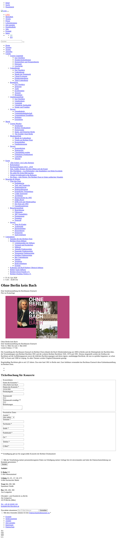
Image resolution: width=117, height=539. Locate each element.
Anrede (6, 415)
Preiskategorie (8, 391)
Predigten (18, 117)
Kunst (7, 161)
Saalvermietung (20, 235)
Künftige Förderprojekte (23, 255)
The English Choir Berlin (24, 134)
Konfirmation (19, 91)
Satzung (17, 259)
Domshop (18, 218)
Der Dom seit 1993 (21, 204)
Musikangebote (15, 136)
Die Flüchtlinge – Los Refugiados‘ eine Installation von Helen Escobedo (36, 171)
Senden (4, 464)
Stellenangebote (11, 519)
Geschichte (19, 66)
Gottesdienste (15, 68)
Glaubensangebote (16, 97)
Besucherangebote (16, 208)
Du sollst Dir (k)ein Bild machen (22, 173)
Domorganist (19, 130)
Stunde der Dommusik (23, 74)
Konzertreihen (20, 142)
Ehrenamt (18, 64)
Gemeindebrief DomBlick (24, 115)
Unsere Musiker (16, 124)
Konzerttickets (20, 148)
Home (7, 45)
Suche (7, 5)
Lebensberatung (11, 23)
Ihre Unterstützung (21, 257)
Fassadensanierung (21, 206)
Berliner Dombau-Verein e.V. (20, 274)
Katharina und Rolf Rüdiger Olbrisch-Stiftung (26, 268)
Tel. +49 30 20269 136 (9, 504)
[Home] (4, 11)
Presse (7, 21)
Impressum (9, 525)
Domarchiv (19, 233)
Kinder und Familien (22, 107)
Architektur (19, 196)
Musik (7, 122)
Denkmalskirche (20, 187)
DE (11, 35)
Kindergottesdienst (21, 78)
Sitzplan (17, 159)
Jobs (7, 29)
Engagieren (19, 119)
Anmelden (43, 510)
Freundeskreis (20, 111)
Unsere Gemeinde (16, 56)
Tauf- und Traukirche (22, 185)
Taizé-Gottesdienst (21, 80)
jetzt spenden (10, 25)
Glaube (8, 54)
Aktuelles (8, 52)
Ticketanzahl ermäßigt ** (12, 400)
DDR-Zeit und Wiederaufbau (25, 202)
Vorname (7, 419)
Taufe (17, 89)
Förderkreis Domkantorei (24, 154)
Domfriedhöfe (10, 27)
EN (11, 37)
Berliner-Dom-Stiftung (18, 241)
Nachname (7, 424)
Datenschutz (9, 527)
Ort (5, 437)
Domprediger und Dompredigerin (27, 62)
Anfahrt (8, 521)
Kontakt (8, 31)
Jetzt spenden (10, 523)
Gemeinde (18, 103)
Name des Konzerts (10, 383)
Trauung (18, 93)
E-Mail (6, 446)
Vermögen (18, 261)
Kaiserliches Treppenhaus (24, 191)
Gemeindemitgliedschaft (23, 113)
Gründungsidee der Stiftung (25, 243)
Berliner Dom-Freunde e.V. (20, 272)
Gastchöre (18, 156)
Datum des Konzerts (11, 387)
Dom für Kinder (20, 224)
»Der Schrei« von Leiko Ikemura (22, 163)
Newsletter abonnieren (9, 510)
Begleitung (14, 82)
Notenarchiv (19, 150)
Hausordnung (19, 231)
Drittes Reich (19, 200)
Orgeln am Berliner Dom (24, 140)
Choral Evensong (21, 76)
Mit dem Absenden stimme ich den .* (27, 513)
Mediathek (9, 17)
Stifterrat (18, 247)
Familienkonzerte (21, 144)
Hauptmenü (9, 7)
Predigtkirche (19, 183)
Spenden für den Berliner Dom (21, 239)
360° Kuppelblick (21, 214)
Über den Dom (15, 181)
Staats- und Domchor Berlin (25, 132)
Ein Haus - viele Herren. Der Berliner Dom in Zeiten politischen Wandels (36, 177)
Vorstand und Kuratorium (24, 245)
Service (12, 109)
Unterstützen (10, 237)
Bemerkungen (8, 404)
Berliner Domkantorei (22, 128)
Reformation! (15, 165)
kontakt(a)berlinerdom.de (10, 506)
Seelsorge (18, 87)
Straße (6, 428)
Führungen (19, 212)
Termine (8, 47)
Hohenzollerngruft (21, 189)
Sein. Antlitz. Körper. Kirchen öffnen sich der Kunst (29, 169)
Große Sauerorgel (21, 194)
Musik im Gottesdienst (23, 138)
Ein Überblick (20, 58)
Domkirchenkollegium (23, 60)
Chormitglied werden (22, 152)
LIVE (7, 15)
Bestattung (18, 95)
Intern (7, 33)
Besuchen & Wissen (12, 179)
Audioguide (19, 226)
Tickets (8, 19)
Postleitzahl (7, 433)
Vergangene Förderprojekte (24, 253)
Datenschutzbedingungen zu (39, 513)
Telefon (6, 442)
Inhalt (7, 3)
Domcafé (18, 220)
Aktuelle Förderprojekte (23, 249)
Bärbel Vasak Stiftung (18, 270)
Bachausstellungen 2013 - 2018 (21, 167)
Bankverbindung (21, 263)
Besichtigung (19, 210)
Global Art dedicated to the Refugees (23, 175)
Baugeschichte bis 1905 (23, 198)
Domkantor (19, 126)
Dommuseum (19, 216)
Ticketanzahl (7, 396)
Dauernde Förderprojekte (24, 251)
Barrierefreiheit (20, 228)
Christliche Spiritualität (23, 105)
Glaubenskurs (20, 101)
